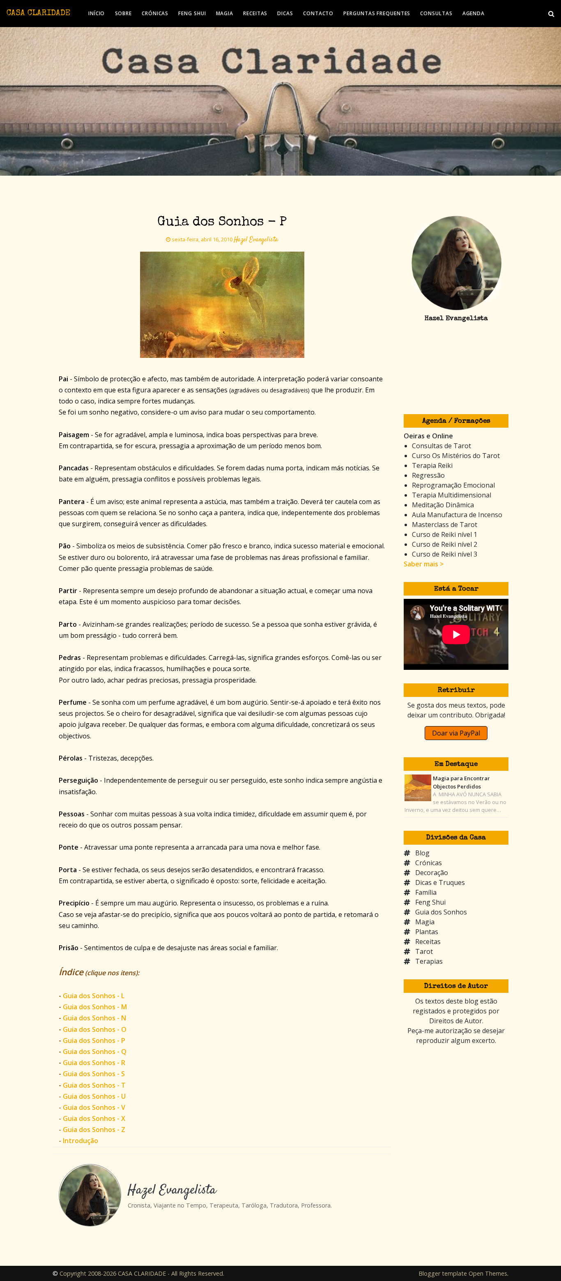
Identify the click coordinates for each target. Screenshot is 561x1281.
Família (426, 892)
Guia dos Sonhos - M (95, 1006)
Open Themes (488, 1273)
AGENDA (473, 13)
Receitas (428, 941)
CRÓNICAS (155, 13)
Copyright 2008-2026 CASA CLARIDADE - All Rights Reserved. (142, 1273)
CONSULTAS (436, 13)
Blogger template (442, 1273)
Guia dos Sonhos (441, 912)
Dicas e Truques (440, 882)
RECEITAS (255, 13)
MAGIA (225, 13)
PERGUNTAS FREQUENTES (376, 13)
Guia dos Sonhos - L (93, 995)
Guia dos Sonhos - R (94, 1062)
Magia (425, 921)
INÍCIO (96, 13)
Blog (422, 852)
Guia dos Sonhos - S (94, 1073)
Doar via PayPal (456, 733)
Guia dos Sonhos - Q (94, 1051)
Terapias (429, 961)
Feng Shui (430, 902)
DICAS (285, 13)
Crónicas (428, 862)
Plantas (426, 931)
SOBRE (123, 13)
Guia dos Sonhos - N (94, 1017)
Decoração (431, 872)
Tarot (424, 951)
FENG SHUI (192, 13)
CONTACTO (318, 13)
